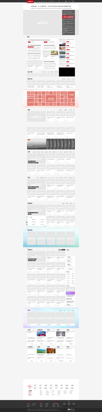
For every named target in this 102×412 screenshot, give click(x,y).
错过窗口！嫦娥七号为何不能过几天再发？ (34, 53)
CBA (53, 177)
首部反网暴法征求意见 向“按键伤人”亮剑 (41, 280)
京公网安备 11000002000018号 (50, 410)
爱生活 (68, 278)
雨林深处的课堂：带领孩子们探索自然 (31, 358)
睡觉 (67, 225)
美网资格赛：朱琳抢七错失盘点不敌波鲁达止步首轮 (50, 197)
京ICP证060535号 (29, 410)
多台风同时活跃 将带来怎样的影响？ (49, 45)
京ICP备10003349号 (38, 410)
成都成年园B (33, 224)
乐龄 (55, 3)
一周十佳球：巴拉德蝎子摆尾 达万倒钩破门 (70, 185)
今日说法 (41, 392)
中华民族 (71, 393)
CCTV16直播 (70, 177)
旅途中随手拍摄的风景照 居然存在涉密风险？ (51, 280)
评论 (39, 1)
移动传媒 (41, 406)
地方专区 (31, 102)
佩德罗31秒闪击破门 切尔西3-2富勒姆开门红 (41, 197)
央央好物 (69, 3)
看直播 (71, 104)
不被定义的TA (62, 123)
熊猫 (50, 1)
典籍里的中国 (47, 394)
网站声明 (28, 406)
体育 (46, 1)
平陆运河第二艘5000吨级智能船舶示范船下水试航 (34, 58)
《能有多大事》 (58, 324)
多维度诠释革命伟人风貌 (69, 299)
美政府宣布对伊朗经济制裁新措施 (49, 61)
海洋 (68, 347)
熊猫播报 (67, 203)
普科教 (73, 278)
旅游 (49, 3)
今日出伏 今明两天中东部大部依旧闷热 (51, 118)
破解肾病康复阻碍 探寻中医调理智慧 (41, 291)
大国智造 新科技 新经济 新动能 (49, 87)
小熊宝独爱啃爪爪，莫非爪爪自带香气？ (60, 222)
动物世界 (71, 392)
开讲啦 (52, 392)
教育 (48, 1)
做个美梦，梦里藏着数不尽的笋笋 (70, 211)
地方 (34, 3)
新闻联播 (68, 41)
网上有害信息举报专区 (55, 403)
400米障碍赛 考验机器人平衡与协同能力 (46, 56)
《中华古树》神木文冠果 (69, 295)
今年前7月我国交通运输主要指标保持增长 (34, 45)
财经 (43, 1)
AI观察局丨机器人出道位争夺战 (70, 118)
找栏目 (66, 100)
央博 (45, 3)
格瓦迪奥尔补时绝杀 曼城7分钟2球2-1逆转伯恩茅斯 (70, 197)
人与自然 (41, 393)
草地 (67, 214)
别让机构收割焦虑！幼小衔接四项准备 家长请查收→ (70, 341)
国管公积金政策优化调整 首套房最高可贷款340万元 (34, 48)
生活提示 (65, 393)
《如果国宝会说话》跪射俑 (70, 301)
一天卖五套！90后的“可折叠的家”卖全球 (31, 303)
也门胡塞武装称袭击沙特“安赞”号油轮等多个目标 (50, 68)
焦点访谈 (68, 45)
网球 (47, 188)
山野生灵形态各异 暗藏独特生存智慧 (41, 303)
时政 (34, 1)
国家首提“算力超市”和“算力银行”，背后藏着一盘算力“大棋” (60, 338)
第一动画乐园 (65, 392)
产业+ (66, 3)
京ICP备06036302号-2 (33, 410)
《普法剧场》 (69, 264)
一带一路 (43, 3)
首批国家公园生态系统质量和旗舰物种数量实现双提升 (34, 50)
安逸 (49, 225)
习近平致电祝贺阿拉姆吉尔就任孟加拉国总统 (39, 40)
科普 (51, 3)
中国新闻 (68, 53)
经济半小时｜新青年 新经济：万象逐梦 (68, 26)
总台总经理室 (34, 403)
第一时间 (68, 57)
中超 (48, 177)
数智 (61, 3)
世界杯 (46, 177)
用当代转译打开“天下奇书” (69, 305)
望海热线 (54, 406)
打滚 (57, 225)
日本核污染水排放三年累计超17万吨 (38, 66)
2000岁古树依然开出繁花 (69, 296)
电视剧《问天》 (68, 292)
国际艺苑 (59, 393)
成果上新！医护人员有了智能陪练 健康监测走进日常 (34, 55)
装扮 (57, 214)
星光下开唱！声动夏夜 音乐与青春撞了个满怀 (31, 269)
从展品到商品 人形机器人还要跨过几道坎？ (31, 291)
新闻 (37, 1)
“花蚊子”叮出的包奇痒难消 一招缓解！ (31, 133)
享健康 (73, 276)
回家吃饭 (58, 305)
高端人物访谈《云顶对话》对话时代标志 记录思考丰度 (31, 87)
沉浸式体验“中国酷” (68, 43)
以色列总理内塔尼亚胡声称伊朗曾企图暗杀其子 (49, 66)
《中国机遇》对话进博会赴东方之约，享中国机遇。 (40, 87)
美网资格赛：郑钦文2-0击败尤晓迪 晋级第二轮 (51, 185)
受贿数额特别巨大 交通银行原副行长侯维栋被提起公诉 (60, 133)
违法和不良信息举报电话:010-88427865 (53, 409)
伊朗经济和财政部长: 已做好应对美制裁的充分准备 (50, 63)
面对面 (48, 260)
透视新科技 (48, 305)
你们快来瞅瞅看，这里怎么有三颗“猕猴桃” (60, 211)
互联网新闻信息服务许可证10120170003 (31, 409)
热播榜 (72, 94)
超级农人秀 (38, 305)
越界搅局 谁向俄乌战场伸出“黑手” (31, 280)
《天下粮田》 (39, 324)
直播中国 (53, 1)
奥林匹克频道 (42, 177)
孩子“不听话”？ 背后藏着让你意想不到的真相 (50, 269)
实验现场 (58, 294)
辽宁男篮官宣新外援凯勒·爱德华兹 (60, 197)
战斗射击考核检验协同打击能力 (50, 160)
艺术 (59, 3)
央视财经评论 (29, 294)
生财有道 (29, 305)
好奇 (59, 214)
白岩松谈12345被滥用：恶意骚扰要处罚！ (61, 118)
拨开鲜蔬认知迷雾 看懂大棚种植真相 (51, 303)
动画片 (65, 310)
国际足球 (68, 188)
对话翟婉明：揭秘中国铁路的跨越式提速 (60, 258)
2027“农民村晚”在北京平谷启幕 (31, 355)
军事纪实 (48, 283)
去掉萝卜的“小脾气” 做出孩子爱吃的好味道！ (60, 303)
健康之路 (38, 294)
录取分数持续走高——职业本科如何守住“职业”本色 (70, 338)
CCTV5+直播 (65, 177)
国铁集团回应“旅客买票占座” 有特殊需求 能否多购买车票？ (51, 133)
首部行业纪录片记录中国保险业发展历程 (60, 87)
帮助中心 (46, 406)
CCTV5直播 (60, 177)
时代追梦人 (58, 260)
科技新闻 (44, 58)
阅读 (57, 3)
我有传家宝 (59, 392)
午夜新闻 (68, 65)
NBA (51, 177)
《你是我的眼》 (49, 324)
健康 (53, 3)
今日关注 (48, 294)
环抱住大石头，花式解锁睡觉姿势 (50, 222)
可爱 (59, 225)
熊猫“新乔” (50, 214)
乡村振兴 (37, 3)
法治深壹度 (38, 283)
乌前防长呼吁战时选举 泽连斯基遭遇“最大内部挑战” (51, 291)
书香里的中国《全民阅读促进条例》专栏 (60, 358)
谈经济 (68, 280)
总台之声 (28, 403)
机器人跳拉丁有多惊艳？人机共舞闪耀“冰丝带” (50, 338)
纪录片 (69, 310)
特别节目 (72, 310)
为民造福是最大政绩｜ (34, 8)
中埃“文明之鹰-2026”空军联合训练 (60, 160)
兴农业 (73, 280)
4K (55, 1)
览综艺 (68, 276)
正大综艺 (47, 393)
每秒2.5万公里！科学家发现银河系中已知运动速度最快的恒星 (41, 134)
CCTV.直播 (58, 1)
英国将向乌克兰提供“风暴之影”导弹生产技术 (30, 66)
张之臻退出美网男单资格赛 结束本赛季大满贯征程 (60, 185)
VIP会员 (38, 177)
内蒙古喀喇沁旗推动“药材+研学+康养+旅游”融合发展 (41, 355)
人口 (52, 393)
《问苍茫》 (29, 324)
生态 (40, 3)
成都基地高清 (33, 219)
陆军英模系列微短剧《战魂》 (70, 170)
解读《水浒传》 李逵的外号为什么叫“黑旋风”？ (60, 280)
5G (63, 3)
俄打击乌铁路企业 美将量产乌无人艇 (31, 171)
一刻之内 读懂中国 (33, 124)
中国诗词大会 (53, 394)
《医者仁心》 (68, 324)
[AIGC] (66, 1)
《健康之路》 (69, 260)
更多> (74, 177)
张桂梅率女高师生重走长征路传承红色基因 (50, 341)
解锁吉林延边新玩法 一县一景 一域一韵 (41, 358)
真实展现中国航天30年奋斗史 (70, 293)
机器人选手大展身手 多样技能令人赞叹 (31, 197)
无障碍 (69, 2)
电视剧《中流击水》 (69, 298)
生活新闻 (52, 58)
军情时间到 (29, 283)
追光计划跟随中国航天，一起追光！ (70, 87)
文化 (47, 3)
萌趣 (47, 225)
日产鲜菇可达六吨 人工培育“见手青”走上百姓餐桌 (50, 48)
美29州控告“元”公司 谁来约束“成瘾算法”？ (60, 269)
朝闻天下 (68, 61)
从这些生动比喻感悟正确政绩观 (66, 8)
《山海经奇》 (68, 304)
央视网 (41, 403)
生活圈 (58, 394)
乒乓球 (56, 177)
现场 (47, 120)
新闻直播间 (68, 49)
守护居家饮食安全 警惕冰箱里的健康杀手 (60, 291)
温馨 (69, 225)
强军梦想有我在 (68, 159)
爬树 (47, 214)
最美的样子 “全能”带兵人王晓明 (41, 171)
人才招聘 (58, 406)
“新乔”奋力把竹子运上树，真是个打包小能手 (51, 211)
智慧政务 (69, 404)
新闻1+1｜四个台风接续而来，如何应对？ (68, 21)
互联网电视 (46, 403)
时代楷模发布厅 (48, 392)
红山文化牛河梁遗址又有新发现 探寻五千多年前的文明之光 (31, 338)
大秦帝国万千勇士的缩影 (69, 302)
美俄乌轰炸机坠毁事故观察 (60, 170)
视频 (41, 1)
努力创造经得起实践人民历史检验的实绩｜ (56, 8)
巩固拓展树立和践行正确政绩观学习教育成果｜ (43, 8)
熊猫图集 (70, 203)
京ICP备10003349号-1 (43, 410)
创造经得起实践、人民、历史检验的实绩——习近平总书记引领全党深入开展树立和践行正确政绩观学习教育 (51, 6)
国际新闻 (28, 68)
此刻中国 (32, 123)
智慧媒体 (64, 404)
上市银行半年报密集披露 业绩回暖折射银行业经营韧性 (60, 341)
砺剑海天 (48, 170)
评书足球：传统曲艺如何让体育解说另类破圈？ (41, 338)
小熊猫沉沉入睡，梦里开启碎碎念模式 (70, 222)
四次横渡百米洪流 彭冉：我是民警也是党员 (51, 258)
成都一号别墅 (42, 224)
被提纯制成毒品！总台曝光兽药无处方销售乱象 (41, 269)
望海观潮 (51, 123)
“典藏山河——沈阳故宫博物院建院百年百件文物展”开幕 (31, 341)
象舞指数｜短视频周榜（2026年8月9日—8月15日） (41, 341)
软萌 (68, 214)
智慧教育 (74, 404)
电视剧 (60, 310)
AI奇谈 (41, 123)
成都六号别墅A (42, 219)
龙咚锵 (71, 123)
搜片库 (69, 100)
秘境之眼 (41, 394)
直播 (30, 217)
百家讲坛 (58, 283)
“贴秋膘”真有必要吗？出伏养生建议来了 (54, 56)
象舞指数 (40, 330)
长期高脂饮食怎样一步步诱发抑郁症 (50, 355)
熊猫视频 (63, 203)
